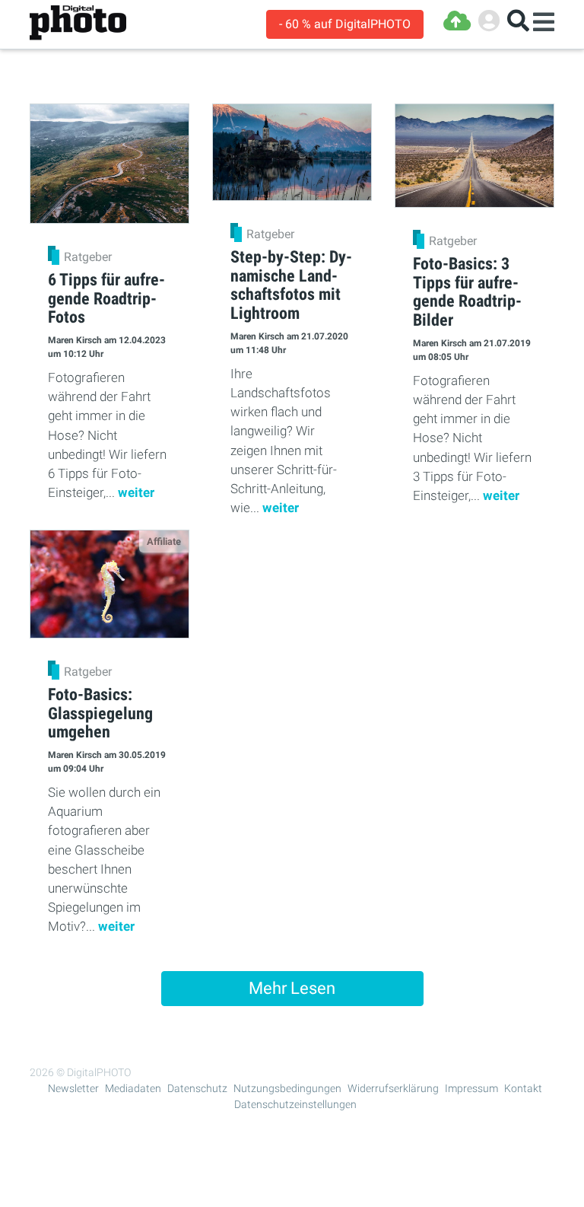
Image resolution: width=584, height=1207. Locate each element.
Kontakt (523, 1088)
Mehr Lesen (292, 988)
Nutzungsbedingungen (287, 1088)
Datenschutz (197, 1088)
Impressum (471, 1088)
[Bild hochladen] (457, 21)
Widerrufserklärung (393, 1088)
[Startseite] (78, 23)
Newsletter (73, 1088)
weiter (136, 492)
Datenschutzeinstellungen (295, 1104)
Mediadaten (133, 1088)
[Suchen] (518, 21)
